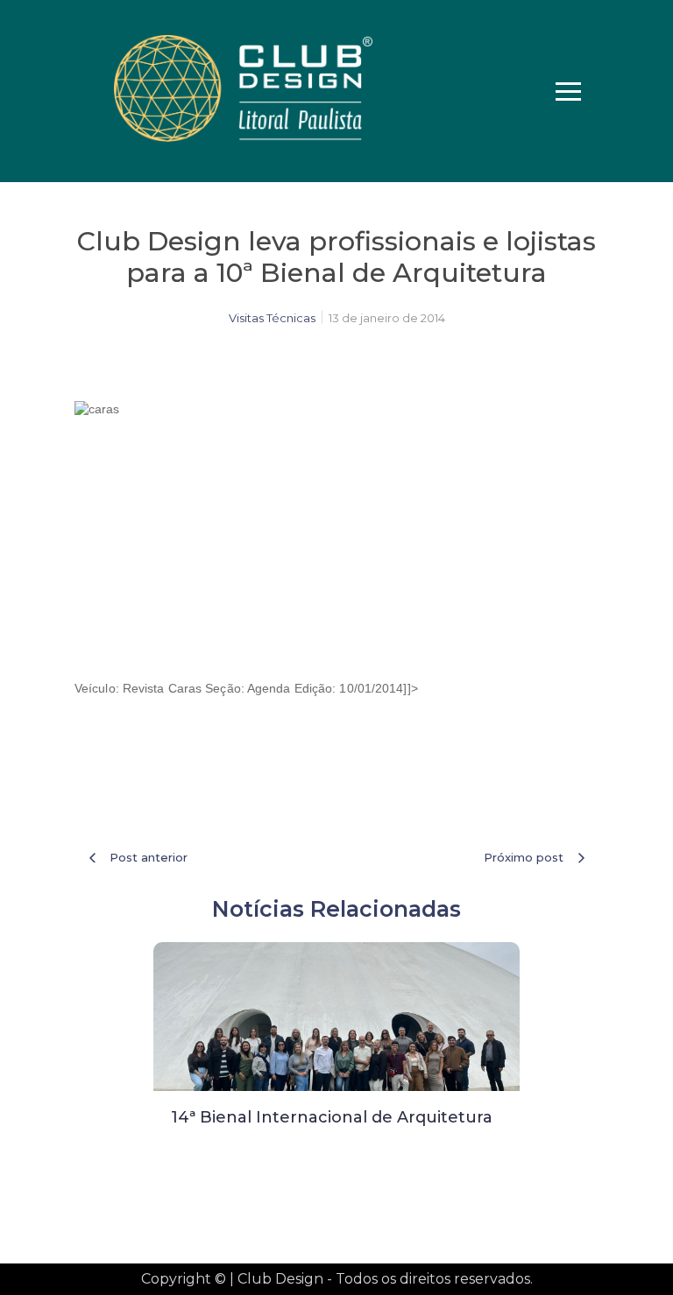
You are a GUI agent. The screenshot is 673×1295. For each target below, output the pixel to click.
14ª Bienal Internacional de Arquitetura (331, 1117)
